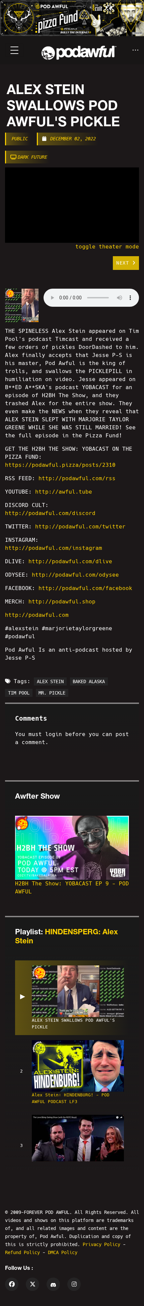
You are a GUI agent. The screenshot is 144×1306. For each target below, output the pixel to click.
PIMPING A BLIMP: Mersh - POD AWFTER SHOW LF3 (69, 1172)
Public (20, 138)
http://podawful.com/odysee (75, 575)
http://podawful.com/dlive (70, 561)
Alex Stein (50, 681)
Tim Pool (18, 693)
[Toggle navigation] (14, 50)
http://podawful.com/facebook (85, 588)
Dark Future (32, 157)
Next (124, 263)
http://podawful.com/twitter (80, 526)
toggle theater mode (107, 246)
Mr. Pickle (52, 693)
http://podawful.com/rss (77, 478)
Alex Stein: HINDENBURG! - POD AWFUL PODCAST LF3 (71, 1098)
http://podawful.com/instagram (53, 548)
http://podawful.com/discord (50, 513)
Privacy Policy (103, 1244)
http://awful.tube (63, 492)
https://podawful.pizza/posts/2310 (60, 465)
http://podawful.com (37, 615)
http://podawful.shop (61, 601)
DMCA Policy (62, 1252)
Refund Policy (24, 1252)
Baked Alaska (89, 681)
